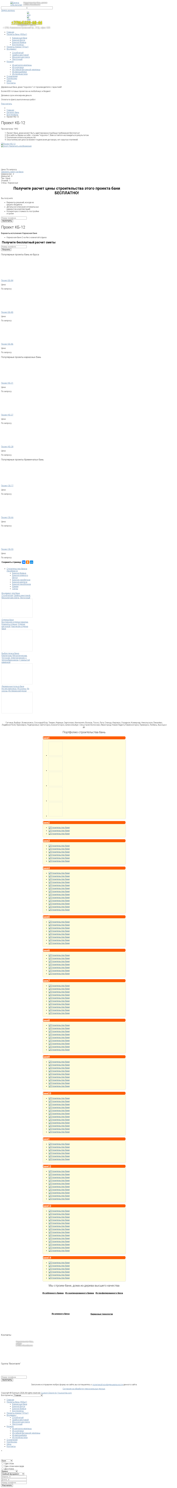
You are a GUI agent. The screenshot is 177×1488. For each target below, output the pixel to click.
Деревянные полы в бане (13, 686)
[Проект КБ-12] (15, 157)
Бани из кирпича (19, 582)
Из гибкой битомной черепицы (26, 1433)
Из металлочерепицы (22, 1428)
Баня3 (46, 840)
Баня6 (46, 950)
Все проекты (18, 1411)
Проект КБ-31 (7, 383)
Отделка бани (8, 620)
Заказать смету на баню (12, 172)
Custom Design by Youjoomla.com (56, 1393)
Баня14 (47, 1257)
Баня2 (46, 822)
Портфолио (12, 1442)
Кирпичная (7, 655)
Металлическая (19, 655)
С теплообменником (14, 659)
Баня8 (46, 1020)
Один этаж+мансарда (14, 1466)
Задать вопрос (8, 10)
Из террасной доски (17, 691)
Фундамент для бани (11, 593)
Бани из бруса (18, 1406)
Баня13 (47, 1205)
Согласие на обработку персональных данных (84, 1389)
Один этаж (9, 1463)
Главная (10, 1400)
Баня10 (47, 1093)
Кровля (10, 1426)
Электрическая (18, 658)
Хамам (15, 586)
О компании (12, 1440)
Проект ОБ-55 (7, 549)
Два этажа (9, 1469)
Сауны (15, 589)
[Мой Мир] (31, 562)
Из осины (21, 688)
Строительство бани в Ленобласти (17, 570)
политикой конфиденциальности (108, 1384)
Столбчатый (7, 595)
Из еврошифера (19, 1435)
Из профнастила (20, 1437)
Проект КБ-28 (7, 447)
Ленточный (25, 598)
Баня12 (47, 1166)
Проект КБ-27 (7, 415)
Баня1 (46, 737)
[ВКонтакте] (23, 562)
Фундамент (11, 1415)
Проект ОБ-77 (7, 486)
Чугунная (6, 658)
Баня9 (46, 1056)
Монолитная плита (10, 598)
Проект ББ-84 (7, 280)
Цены (9, 1444)
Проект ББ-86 (7, 344)
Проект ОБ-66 (7, 517)
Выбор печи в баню (10, 653)
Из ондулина (18, 1431)
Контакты (11, 1446)
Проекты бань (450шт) (17, 1402)
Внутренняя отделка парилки (15, 622)
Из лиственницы (9, 688)
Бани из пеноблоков (21, 584)
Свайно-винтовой (22, 595)
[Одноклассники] (27, 562)
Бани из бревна (19, 573)
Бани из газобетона (21, 580)
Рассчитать (6, 104)
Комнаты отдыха (9, 624)
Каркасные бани (19, 1404)
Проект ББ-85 (7, 312)
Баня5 (46, 916)
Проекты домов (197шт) (17, 1413)
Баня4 (46, 868)
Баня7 (46, 980)
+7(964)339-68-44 (26, 22)
